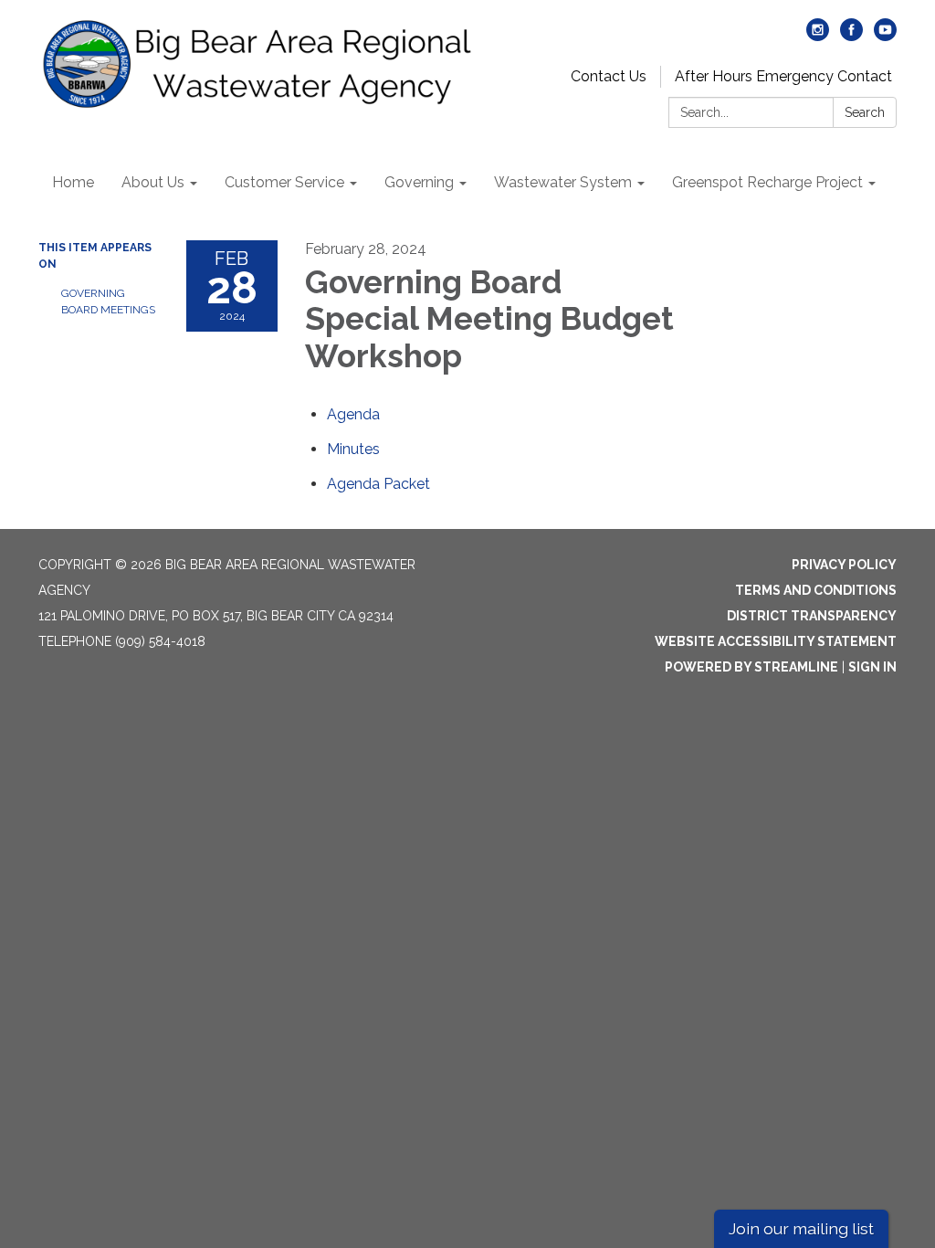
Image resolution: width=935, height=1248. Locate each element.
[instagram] (817, 36)
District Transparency (812, 615)
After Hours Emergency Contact (783, 76)
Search (865, 112)
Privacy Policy (844, 564)
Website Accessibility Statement (776, 641)
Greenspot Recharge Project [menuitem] (767, 182)
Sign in (872, 667)
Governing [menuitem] (419, 182)
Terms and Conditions (816, 590)
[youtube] (885, 36)
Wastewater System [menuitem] (563, 182)
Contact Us (608, 76)
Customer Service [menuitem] (284, 182)
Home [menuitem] (73, 182)
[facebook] (851, 36)
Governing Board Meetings (108, 301)
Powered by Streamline (751, 667)
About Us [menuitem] (152, 182)
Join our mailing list (801, 1228)
